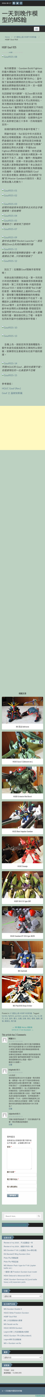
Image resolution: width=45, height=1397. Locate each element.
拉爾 (20, 1018)
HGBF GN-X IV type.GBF (22, 901)
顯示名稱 (11, 1172)
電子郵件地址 (13, 1179)
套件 (11, 1018)
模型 (33, 1018)
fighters (11, 1016)
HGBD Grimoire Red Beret (22, 796)
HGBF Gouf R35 (10, 1316)
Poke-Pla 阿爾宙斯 (11, 1258)
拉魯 (24, 1018)
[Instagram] (13, 3)
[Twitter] (17, 3)
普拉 (29, 1018)
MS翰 (10, 52)
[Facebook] (21, 3)
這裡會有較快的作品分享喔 (15, 1224)
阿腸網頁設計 (40, 1396)
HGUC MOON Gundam (13, 1328)
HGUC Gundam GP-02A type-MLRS (22, 936)
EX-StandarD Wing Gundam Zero (17, 1254)
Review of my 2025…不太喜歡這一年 (18, 1242)
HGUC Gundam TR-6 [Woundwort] (17, 1335)
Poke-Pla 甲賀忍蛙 (11, 1261)
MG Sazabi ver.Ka (11, 1324)
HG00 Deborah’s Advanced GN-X (17, 1275)
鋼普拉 (7, 1021)
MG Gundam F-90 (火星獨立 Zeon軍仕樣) (20, 1250)
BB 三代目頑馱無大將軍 (13, 1320)
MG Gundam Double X (13, 1309)
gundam (18, 1016)
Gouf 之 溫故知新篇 (12, 393)
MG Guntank (22, 970)
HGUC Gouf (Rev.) (11, 388)
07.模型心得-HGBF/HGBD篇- (25, 37)
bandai (4, 1016)
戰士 (15, 1018)
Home (7, 37)
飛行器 (13, 1021)
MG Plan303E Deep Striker (22, 1005)
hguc (31, 1016)
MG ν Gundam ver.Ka (12, 1343)
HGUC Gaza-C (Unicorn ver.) (22, 761)
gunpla (25, 1016)
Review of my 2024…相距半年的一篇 (18, 1246)
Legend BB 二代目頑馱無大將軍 (16, 1332)
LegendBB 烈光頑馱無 (12, 1339)
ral (38, 1016)
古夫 (6, 1018)
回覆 (10, 1064)
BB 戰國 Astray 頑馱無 (22, 1027)
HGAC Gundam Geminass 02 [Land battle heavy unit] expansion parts (20, 1280)
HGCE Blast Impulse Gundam (22, 831)
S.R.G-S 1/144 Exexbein (22, 1030)
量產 (38, 1018)
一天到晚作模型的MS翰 (20, 16)
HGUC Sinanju (23, 866)
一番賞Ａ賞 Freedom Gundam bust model (20, 1272)
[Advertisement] (22, 428)
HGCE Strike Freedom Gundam (16, 1313)
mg (35, 1016)
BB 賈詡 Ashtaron (22, 726)
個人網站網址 (12, 1187)
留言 (9, 1147)
